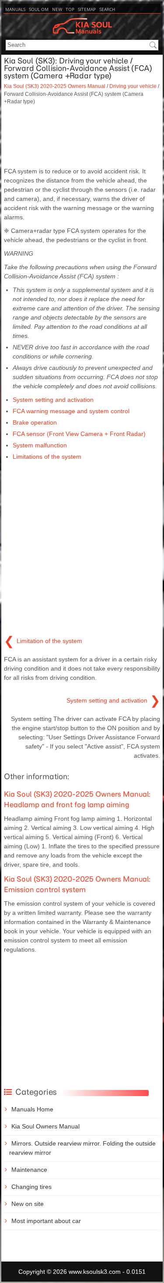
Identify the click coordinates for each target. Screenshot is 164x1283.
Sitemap (87, 9)
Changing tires (31, 1186)
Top (70, 9)
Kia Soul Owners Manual (45, 1126)
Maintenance (29, 1169)
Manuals (15, 9)
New (57, 9)
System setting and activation (53, 399)
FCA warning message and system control (71, 411)
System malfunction (40, 445)
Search (107, 9)
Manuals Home (32, 1109)
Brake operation (35, 422)
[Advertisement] (82, 136)
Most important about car (46, 1220)
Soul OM (39, 9)
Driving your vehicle (133, 86)
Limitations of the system (47, 456)
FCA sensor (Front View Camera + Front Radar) (79, 433)
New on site (27, 1203)
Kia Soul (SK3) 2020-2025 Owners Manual (54, 86)
